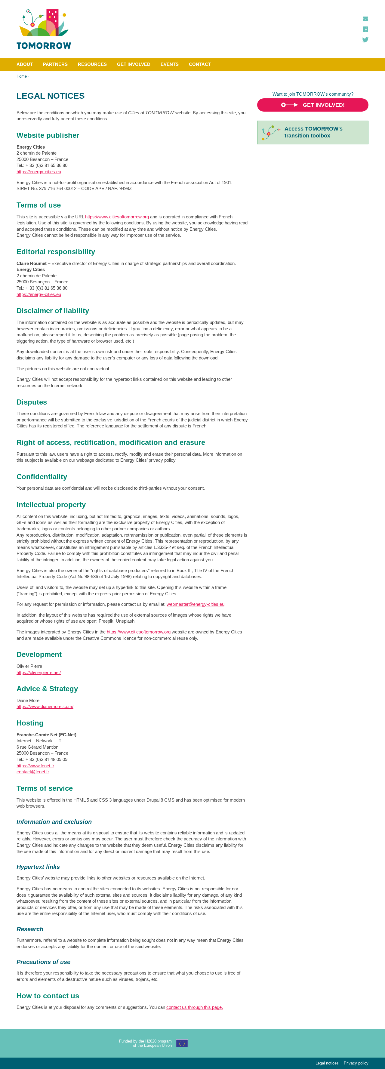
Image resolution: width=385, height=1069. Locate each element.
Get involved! (324, 105)
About (25, 64)
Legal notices (327, 1063)
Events (170, 64)
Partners (55, 64)
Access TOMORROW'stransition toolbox (314, 132)
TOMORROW (44, 29)
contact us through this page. (194, 1007)
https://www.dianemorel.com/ (45, 706)
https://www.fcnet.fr (35, 765)
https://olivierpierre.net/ (39, 672)
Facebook (365, 29)
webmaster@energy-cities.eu (195, 604)
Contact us (365, 19)
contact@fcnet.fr (33, 771)
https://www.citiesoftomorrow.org (117, 216)
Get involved (133, 64)
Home (22, 76)
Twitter (365, 40)
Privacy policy (356, 1063)
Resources (92, 64)
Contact (200, 64)
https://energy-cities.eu (39, 171)
